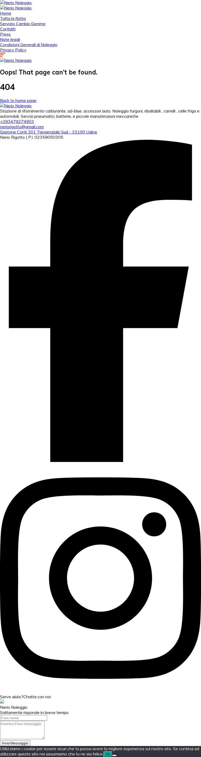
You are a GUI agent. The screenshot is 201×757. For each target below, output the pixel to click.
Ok (107, 754)
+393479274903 (17, 121)
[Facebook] (100, 460)
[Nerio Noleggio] (16, 2)
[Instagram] (100, 691)
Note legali (10, 39)
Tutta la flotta (13, 18)
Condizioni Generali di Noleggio (28, 44)
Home (5, 13)
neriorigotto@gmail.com (22, 126)
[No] (114, 755)
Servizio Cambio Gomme (23, 23)
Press (5, 34)
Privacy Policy (13, 49)
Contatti (7, 28)
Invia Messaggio (15, 743)
